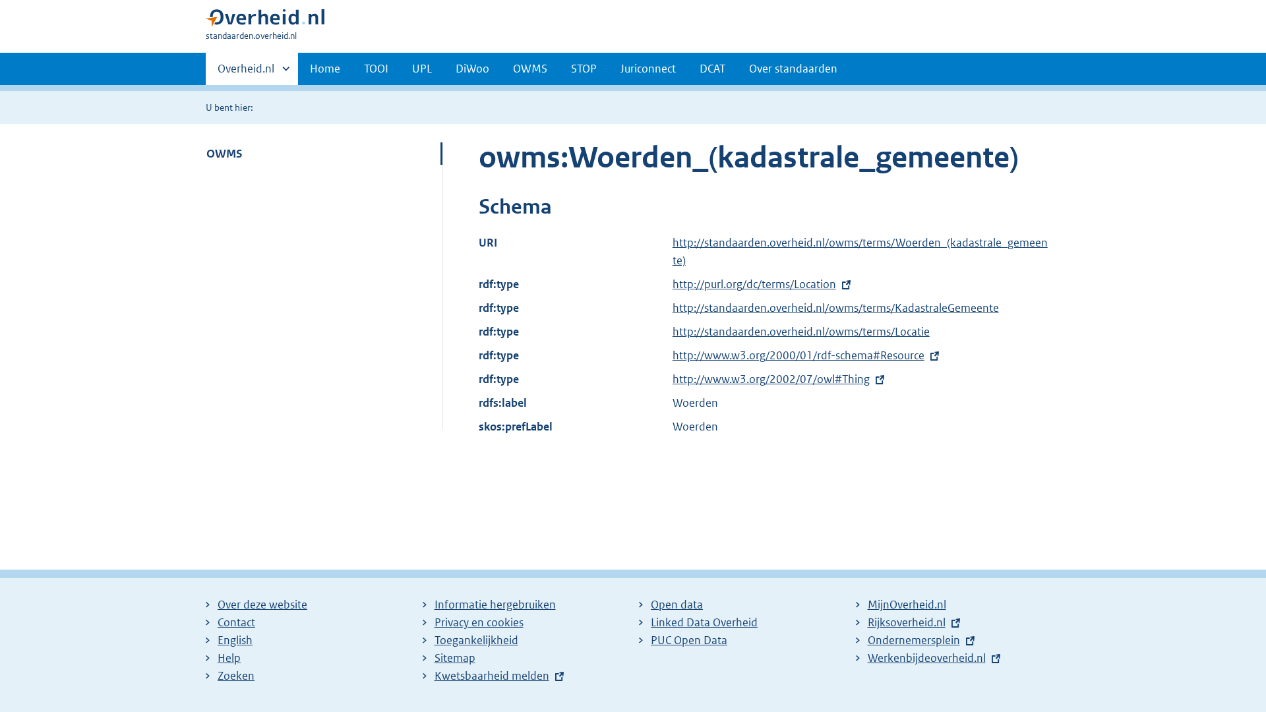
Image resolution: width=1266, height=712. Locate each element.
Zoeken (236, 675)
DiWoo (472, 68)
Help (229, 658)
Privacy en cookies (479, 622)
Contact (236, 622)
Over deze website (262, 604)
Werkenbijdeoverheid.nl (927, 658)
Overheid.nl (246, 73)
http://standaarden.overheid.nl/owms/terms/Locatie (801, 331)
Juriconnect (648, 68)
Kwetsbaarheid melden (492, 675)
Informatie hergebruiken (495, 604)
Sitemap (455, 658)
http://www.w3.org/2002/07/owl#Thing (771, 379)
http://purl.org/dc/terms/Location (754, 284)
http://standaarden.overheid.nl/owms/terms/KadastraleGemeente (836, 308)
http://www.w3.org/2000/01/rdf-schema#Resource (798, 355)
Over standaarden (793, 68)
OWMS (530, 68)
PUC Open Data (689, 640)
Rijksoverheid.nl (907, 622)
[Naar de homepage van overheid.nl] (265, 20)
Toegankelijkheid (476, 640)
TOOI (376, 68)
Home (325, 68)
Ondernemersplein (914, 640)
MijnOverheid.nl (907, 604)
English (235, 640)
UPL (422, 68)
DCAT (712, 68)
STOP (584, 68)
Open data (677, 604)
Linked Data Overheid (704, 622)
